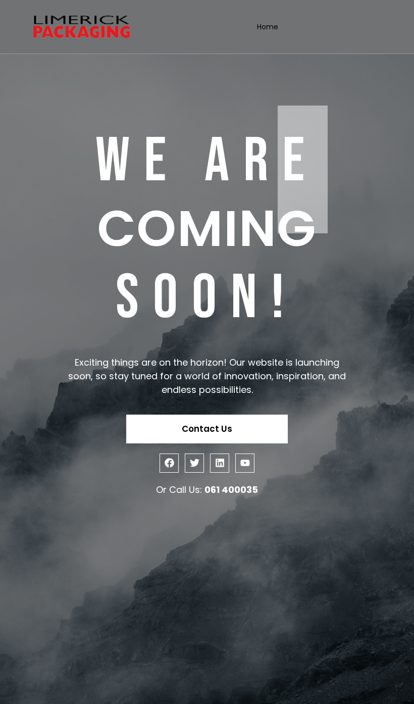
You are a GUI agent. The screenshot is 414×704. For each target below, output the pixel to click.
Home (267, 27)
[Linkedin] (219, 463)
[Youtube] (244, 463)
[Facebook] (169, 463)
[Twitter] (194, 463)
